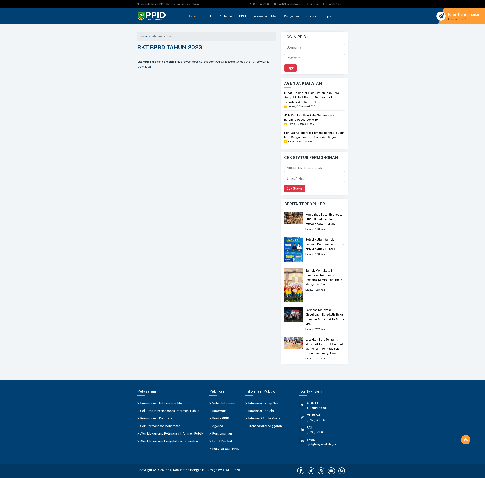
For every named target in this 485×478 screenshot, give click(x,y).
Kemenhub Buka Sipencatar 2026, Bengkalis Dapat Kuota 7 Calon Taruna (324, 219)
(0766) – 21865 (262, 4)
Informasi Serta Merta (264, 418)
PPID (242, 16)
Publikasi (225, 16)
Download (144, 66)
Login (290, 68)
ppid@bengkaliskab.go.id (293, 4)
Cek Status (295, 188)
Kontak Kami (334, 4)
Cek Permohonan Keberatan (160, 426)
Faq (316, 4)
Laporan (329, 16)
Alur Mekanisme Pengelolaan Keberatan (169, 441)
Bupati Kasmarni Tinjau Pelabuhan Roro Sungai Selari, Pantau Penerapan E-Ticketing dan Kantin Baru (311, 97)
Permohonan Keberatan (157, 418)
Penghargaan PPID (225, 449)
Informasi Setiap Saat (264, 403)
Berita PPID (220, 418)
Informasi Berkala (261, 411)
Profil (207, 16)
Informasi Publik (264, 16)
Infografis (219, 411)
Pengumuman (222, 433)
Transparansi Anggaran (265, 426)
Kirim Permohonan (464, 14)
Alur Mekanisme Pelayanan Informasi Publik (171, 433)
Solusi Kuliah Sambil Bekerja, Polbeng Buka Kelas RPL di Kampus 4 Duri (325, 244)
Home (192, 16)
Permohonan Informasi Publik (161, 403)
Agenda (217, 426)
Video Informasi (223, 403)
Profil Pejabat (222, 441)
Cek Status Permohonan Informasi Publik (169, 411)
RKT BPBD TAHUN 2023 (169, 47)
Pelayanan (291, 16)
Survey (311, 16)
